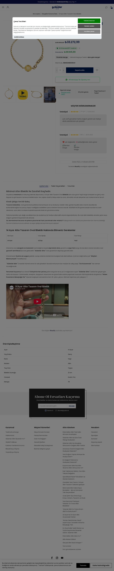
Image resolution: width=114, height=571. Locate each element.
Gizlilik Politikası (19, 37)
